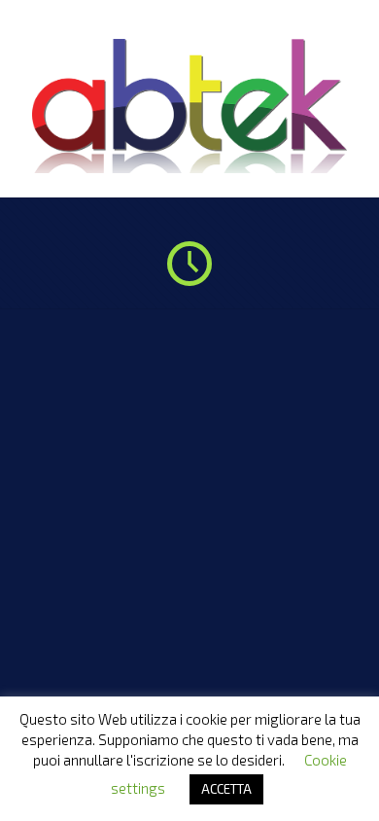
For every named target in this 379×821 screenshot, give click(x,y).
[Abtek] (189, 168)
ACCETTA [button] (226, 789)
